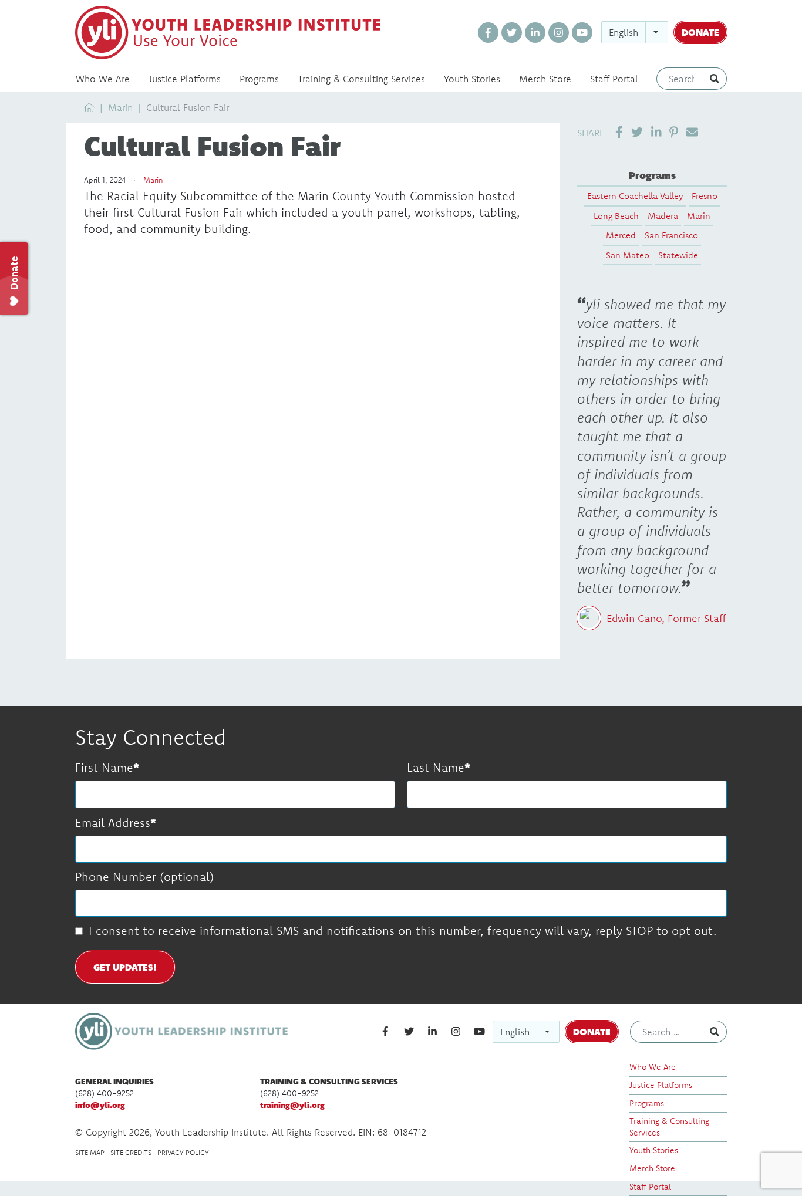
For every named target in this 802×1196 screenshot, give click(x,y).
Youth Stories (472, 79)
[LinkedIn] (535, 32)
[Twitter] (511, 32)
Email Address (112, 822)
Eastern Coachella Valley (635, 195)
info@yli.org (100, 1105)
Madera (663, 215)
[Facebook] (488, 32)
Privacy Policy (183, 1152)
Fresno (704, 195)
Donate (700, 32)
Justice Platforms (185, 79)
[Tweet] (637, 132)
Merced (621, 235)
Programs (259, 79)
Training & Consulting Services (361, 79)
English (623, 32)
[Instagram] (558, 32)
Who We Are (103, 79)
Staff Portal (614, 79)
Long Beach (616, 215)
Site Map (90, 1152)
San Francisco (671, 235)
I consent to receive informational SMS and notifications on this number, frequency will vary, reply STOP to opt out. (402, 930)
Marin (120, 107)
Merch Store (545, 79)
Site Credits (130, 1152)
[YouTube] (582, 32)
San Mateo (627, 255)
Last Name (435, 767)
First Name (104, 767)
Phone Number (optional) (144, 876)
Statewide (678, 255)
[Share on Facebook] (619, 132)
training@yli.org (292, 1105)
